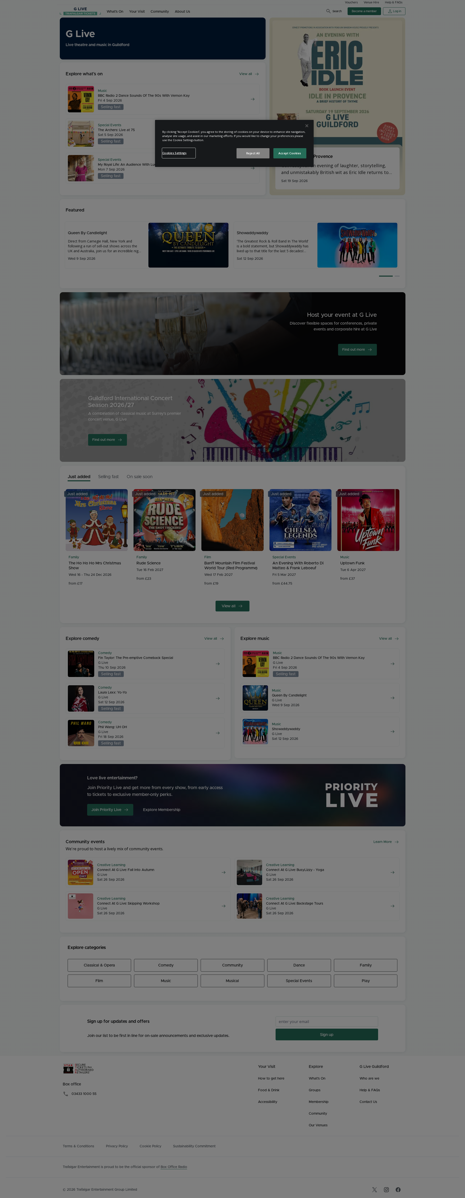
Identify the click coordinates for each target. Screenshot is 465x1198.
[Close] (306, 125)
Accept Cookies (290, 153)
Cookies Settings (174, 153)
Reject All (253, 153)
